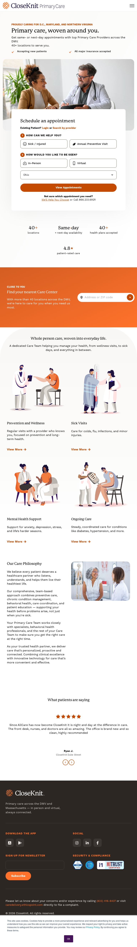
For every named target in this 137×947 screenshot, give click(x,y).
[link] (34, 5)
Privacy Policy (93, 927)
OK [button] (68, 938)
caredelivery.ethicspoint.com (24, 904)
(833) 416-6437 (106, 901)
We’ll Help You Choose (55, 199)
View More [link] (14, 449)
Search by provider (64, 127)
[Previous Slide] (65, 762)
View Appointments (69, 187)
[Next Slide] (71, 762)
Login (45, 127)
